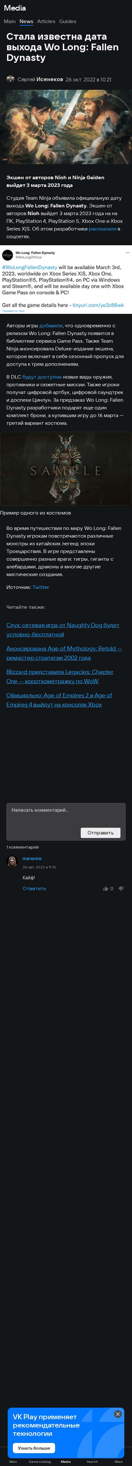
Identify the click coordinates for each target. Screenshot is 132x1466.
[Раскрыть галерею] (66, 279)
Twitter (40, 587)
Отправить (100, 833)
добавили (50, 325)
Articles (46, 21)
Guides (67, 21)
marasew (32, 858)
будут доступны (42, 376)
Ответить (34, 888)
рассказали (102, 228)
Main (10, 21)
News (26, 21)
